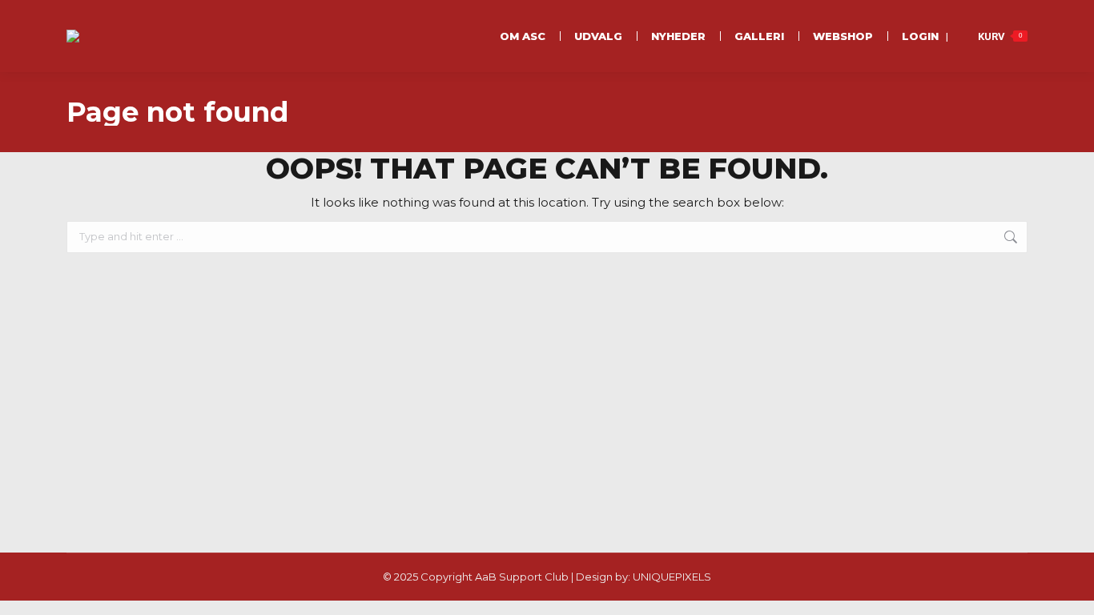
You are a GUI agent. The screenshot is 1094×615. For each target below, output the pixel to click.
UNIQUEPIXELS (672, 576)
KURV (1000, 36)
